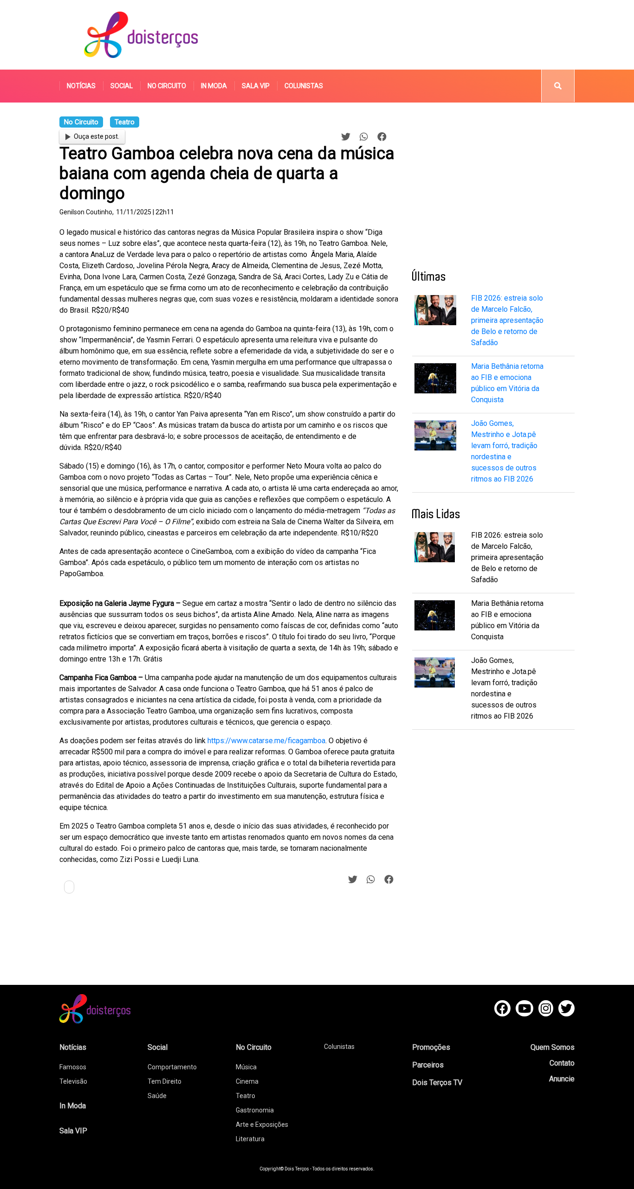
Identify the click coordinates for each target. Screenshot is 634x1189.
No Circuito (167, 86)
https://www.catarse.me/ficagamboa (266, 740)
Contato (562, 1063)
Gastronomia (255, 1110)
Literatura (250, 1139)
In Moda (214, 86)
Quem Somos (552, 1047)
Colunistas (304, 86)
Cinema (247, 1081)
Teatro (245, 1095)
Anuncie (562, 1078)
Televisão (73, 1081)
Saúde (157, 1095)
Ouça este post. (96, 136)
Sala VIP (256, 86)
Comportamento (172, 1067)
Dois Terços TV (437, 1082)
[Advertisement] (405, 35)
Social (121, 86)
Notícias (81, 86)
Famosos (72, 1067)
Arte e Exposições (262, 1124)
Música (246, 1067)
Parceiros (428, 1064)
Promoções (431, 1047)
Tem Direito (164, 1081)
